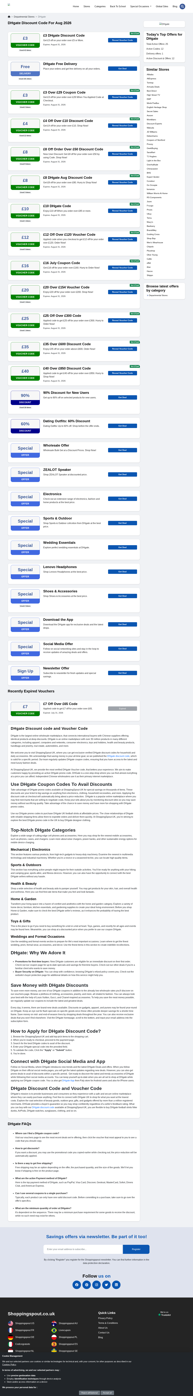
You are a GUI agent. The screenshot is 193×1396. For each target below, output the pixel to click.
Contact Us (103, 1332)
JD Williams (152, 132)
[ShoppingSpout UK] (21, 6)
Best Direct (152, 91)
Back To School (118, 6)
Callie (149, 259)
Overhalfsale (152, 164)
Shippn (150, 275)
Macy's (150, 222)
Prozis (149, 210)
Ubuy (149, 214)
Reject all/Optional (89, 1393)
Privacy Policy (105, 1318)
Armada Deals (153, 87)
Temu (149, 218)
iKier (149, 267)
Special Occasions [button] (140, 6)
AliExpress (151, 78)
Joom (149, 201)
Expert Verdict (153, 177)
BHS (149, 173)
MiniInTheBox (153, 103)
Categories (100, 6)
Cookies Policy (9, 1364)
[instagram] (96, 1285)
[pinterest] (86, 1285)
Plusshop (151, 251)
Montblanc (151, 119)
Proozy (150, 144)
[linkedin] (116, 1285)
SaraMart (151, 152)
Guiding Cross (153, 234)
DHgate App (68, 1080)
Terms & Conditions (108, 1323)
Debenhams (152, 136)
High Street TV (153, 95)
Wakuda (150, 128)
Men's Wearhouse (155, 242)
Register (136, 1249)
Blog (175, 6)
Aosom (150, 115)
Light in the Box (154, 160)
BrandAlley (151, 230)
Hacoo (150, 271)
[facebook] (76, 1285)
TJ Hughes (152, 156)
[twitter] (106, 1285)
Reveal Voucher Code (122, 40)
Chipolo (150, 246)
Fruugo (150, 205)
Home (76, 6)
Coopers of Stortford (156, 140)
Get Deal (122, 68)
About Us (103, 1328)
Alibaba (150, 74)
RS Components (154, 197)
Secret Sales (152, 111)
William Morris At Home (157, 193)
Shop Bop (151, 238)
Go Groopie (152, 185)
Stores (87, 6)
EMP (149, 99)
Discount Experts (154, 124)
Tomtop (150, 83)
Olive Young (152, 255)
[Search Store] (182, 6)
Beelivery (151, 226)
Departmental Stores (24, 17)
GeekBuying (152, 148)
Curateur (151, 181)
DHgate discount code (118, 756)
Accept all (107, 1393)
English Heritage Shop (157, 107)
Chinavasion (152, 169)
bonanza (151, 189)
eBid (149, 263)
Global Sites (162, 6)
